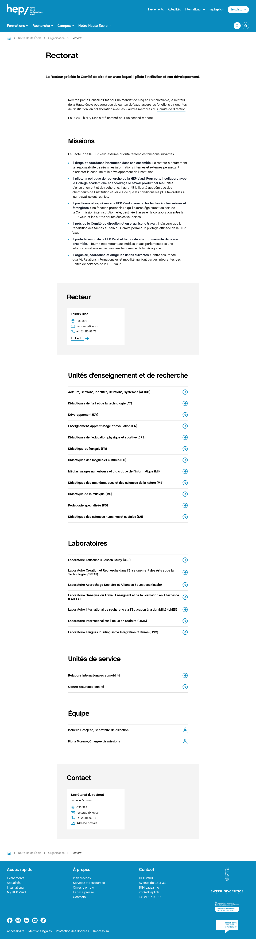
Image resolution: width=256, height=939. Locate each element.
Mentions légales (40, 931)
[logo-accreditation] (227, 907)
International (15, 887)
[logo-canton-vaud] (227, 874)
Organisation (56, 38)
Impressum (101, 931)
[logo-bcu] (227, 926)
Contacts (79, 897)
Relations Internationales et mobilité (109, 259)
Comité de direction (171, 109)
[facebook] (10, 920)
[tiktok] (43, 920)
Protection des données (72, 931)
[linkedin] (26, 920)
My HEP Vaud (16, 892)
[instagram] (18, 920)
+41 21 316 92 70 (150, 897)
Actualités (174, 9)
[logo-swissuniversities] (227, 892)
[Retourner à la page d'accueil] (9, 38)
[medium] (35, 920)
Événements (156, 9)
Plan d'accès (82, 878)
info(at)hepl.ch (149, 892)
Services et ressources (89, 883)
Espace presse (83, 892)
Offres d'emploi (83, 887)
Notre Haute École (29, 38)
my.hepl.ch (216, 9)
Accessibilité (15, 931)
